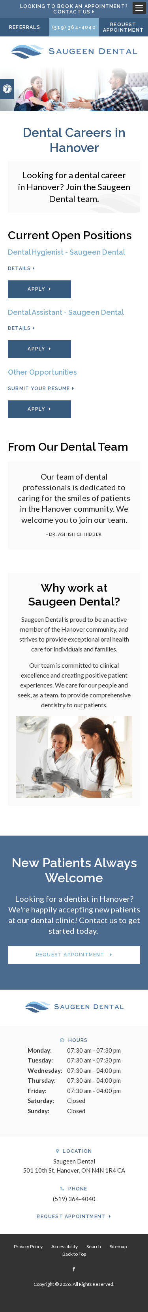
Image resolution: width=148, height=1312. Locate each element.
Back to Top (74, 1254)
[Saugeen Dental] (74, 51)
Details (19, 268)
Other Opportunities (42, 372)
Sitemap (118, 1246)
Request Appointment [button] (123, 27)
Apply (36, 289)
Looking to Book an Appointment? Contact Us (74, 9)
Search (93, 1246)
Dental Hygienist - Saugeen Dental (66, 252)
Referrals (24, 27)
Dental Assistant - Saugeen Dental (66, 312)
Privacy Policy (28, 1246)
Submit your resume (39, 388)
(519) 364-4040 (74, 27)
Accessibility (64, 1246)
